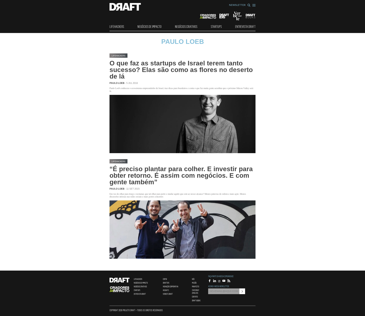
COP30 (165, 279)
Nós (193, 279)
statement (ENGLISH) (195, 291)
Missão (194, 282)
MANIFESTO (195, 286)
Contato (195, 296)
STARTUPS (216, 26)
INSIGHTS (166, 290)
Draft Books (196, 300)
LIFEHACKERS (117, 26)
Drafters (166, 282)
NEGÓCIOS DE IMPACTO (149, 26)
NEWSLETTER (237, 5)
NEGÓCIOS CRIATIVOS (186, 26)
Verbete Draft (168, 294)
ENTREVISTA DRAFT (245, 26)
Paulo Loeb (117, 83)
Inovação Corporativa (170, 286)
